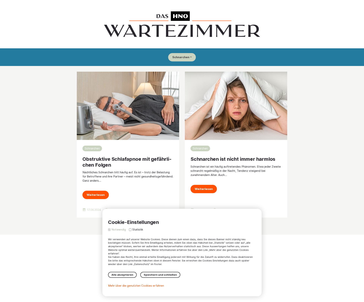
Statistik (137, 229)
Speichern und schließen (160, 274)
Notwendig (118, 229)
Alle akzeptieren (122, 274)
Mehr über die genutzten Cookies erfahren (136, 285)
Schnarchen (180, 57)
